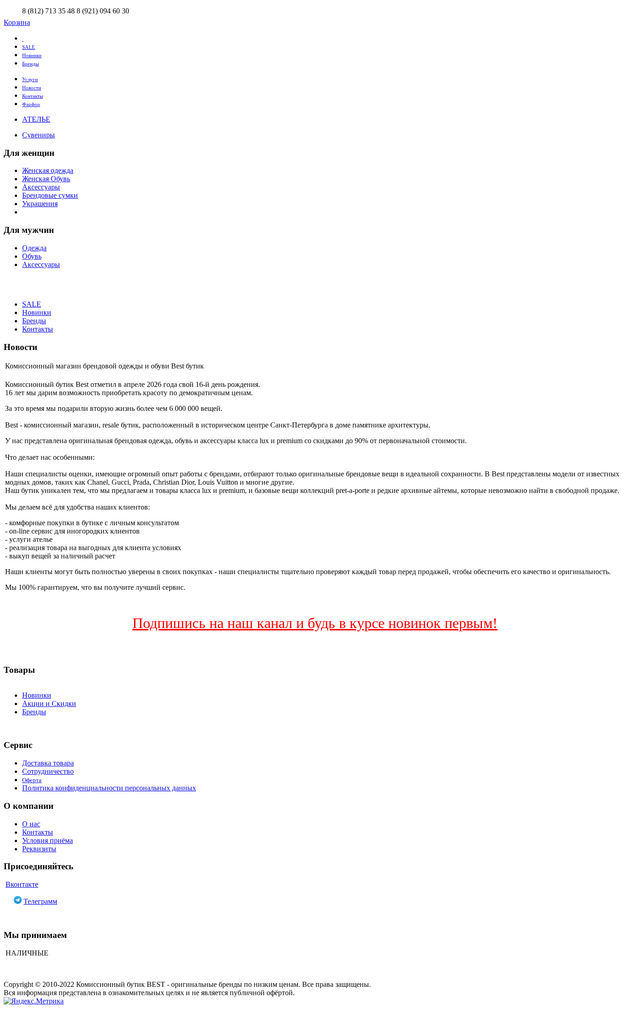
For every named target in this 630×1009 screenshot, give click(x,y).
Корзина (17, 22)
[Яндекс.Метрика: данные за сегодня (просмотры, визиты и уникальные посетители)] (34, 1001)
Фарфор (31, 104)
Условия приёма (47, 840)
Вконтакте (22, 884)
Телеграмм (40, 901)
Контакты (32, 96)
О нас (31, 824)
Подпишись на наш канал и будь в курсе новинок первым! (315, 623)
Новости (31, 87)
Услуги (30, 79)
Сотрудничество (48, 771)
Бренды (30, 63)
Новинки (32, 55)
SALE (28, 47)
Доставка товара (48, 763)
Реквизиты (39, 849)
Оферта (32, 780)
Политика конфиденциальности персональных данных (109, 788)
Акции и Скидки (49, 703)
